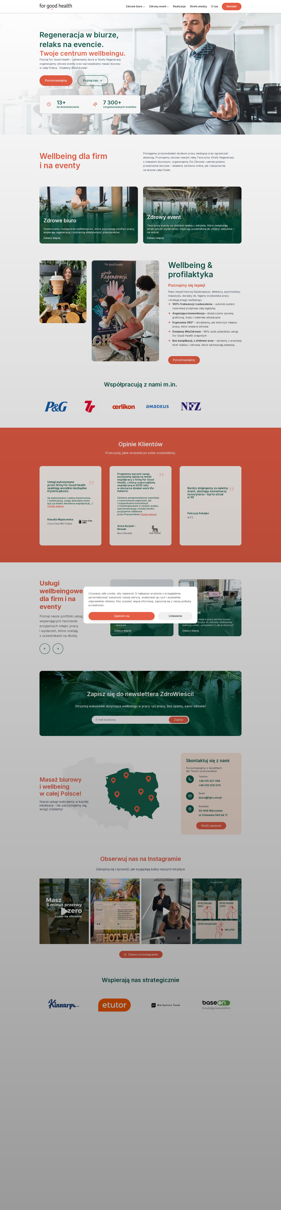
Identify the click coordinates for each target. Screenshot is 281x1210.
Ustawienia (175, 616)
